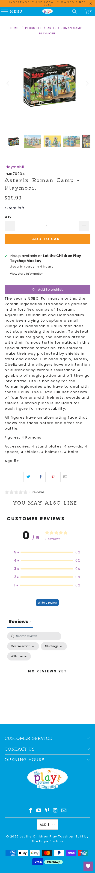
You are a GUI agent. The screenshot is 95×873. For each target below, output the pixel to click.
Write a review (47, 603)
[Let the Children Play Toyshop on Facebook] (30, 811)
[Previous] (8, 83)
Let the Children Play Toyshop (47, 836)
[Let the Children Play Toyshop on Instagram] (55, 811)
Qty (8, 217)
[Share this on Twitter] (28, 477)
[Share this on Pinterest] (53, 477)
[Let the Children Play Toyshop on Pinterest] (47, 811)
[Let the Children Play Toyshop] (47, 11)
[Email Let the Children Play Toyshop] (64, 811)
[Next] (87, 83)
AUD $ (45, 824)
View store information (27, 274)
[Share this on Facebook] (41, 477)
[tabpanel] (47, 676)
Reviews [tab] (20, 621)
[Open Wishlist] (88, 866)
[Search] (74, 11)
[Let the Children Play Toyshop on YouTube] (39, 811)
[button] (47, 552)
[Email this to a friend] (65, 477)
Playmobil (14, 166)
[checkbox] (19, 656)
